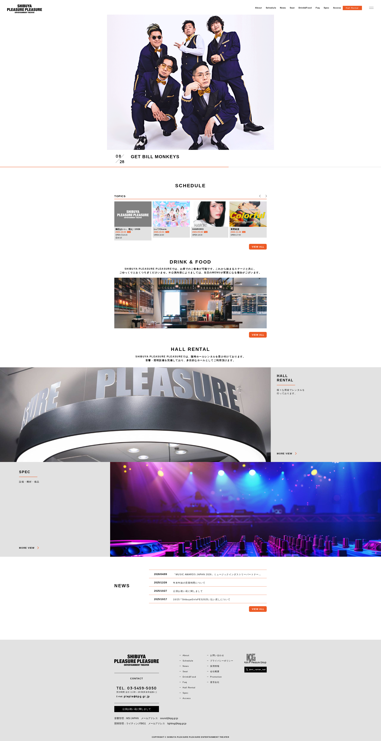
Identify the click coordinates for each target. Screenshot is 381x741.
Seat (292, 8)
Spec (326, 8)
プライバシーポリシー (221, 661)
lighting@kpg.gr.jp (176, 723)
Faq (318, 8)
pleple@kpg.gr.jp (137, 696)
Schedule (271, 8)
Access (337, 8)
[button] (260, 196)
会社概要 (214, 671)
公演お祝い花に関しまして (136, 709)
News (283, 8)
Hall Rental (189, 687)
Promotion (216, 677)
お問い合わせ (217, 655)
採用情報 (214, 666)
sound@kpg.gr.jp (169, 718)
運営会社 (214, 682)
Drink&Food (305, 8)
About (258, 8)
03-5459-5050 (142, 688)
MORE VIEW (284, 453)
